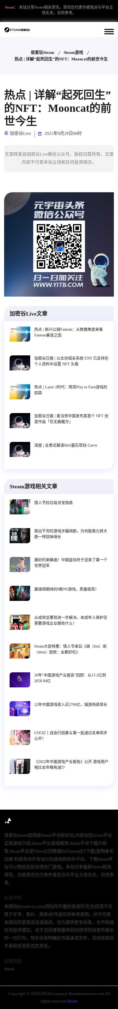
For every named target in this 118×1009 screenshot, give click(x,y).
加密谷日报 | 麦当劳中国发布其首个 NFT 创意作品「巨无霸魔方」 (71, 419)
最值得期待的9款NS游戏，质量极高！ (66, 589)
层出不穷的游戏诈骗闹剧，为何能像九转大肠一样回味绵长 (70, 534)
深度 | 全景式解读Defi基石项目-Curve (65, 445)
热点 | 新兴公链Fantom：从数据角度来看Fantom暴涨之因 (68, 332)
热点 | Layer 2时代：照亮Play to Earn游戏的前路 (70, 390)
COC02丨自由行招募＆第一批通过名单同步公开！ (70, 736)
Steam (9, 969)
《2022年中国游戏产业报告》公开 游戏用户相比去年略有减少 (71, 765)
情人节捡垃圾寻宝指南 (53, 503)
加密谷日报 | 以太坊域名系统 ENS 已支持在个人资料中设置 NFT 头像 (71, 361)
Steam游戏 (73, 52)
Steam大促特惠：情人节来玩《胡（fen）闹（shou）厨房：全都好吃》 (70, 649)
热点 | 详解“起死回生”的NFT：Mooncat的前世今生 (61, 59)
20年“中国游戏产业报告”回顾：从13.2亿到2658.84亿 (70, 678)
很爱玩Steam (42, 52)
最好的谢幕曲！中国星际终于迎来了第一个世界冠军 (70, 563)
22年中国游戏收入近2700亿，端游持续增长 (70, 705)
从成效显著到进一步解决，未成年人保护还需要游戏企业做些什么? (70, 620)
